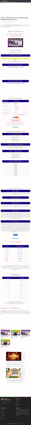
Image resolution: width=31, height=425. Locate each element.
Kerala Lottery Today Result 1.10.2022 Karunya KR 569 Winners (25, 337)
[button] (28, 1)
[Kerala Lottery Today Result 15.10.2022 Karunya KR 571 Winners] (5, 332)
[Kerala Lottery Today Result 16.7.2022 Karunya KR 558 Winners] (5, 342)
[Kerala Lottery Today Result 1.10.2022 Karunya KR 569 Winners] (25, 332)
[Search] (29, 1)
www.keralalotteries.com (20, 303)
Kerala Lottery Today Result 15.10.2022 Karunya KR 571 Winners (5, 337)
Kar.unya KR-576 (20, 258)
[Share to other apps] (11, 22)
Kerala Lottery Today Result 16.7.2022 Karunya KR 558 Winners (5, 346)
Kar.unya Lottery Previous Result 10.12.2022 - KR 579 (15, 83)
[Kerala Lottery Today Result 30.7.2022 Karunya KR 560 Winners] (15, 332)
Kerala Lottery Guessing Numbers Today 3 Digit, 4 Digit (15, 380)
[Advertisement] (15, 8)
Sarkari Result (14, 423)
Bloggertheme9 (21, 423)
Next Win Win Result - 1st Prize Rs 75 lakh (15, 301)
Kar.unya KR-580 (20, 248)
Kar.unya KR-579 (20, 251)
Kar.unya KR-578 (20, 253)
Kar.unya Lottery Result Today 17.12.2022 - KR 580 (15, 61)
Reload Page (15, 127)
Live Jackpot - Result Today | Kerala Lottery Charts (14, 364)
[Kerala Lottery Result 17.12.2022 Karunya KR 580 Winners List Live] (15, 42)
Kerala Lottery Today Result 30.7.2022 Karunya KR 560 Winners (15, 337)
